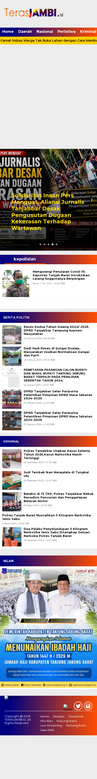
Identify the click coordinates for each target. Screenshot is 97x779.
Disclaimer (76, 716)
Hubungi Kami (67, 721)
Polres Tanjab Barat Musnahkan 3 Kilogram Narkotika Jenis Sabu (46, 517)
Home (8, 31)
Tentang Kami (76, 725)
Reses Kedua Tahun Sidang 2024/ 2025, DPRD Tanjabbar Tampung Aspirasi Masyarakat (56, 330)
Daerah (25, 31)
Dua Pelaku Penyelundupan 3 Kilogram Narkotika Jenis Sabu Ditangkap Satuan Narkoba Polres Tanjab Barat (57, 532)
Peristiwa (67, 31)
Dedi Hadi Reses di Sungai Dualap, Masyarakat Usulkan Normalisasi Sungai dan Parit (56, 352)
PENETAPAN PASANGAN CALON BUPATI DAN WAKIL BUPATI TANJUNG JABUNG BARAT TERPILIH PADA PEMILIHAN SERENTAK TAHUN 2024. (55, 375)
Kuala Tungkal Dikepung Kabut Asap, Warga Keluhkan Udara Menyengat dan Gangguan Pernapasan (47, 215)
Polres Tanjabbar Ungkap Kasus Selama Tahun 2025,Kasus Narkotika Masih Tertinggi (57, 454)
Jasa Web (47, 730)
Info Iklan (46, 721)
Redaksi (59, 716)
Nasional (45, 31)
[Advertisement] (48, 98)
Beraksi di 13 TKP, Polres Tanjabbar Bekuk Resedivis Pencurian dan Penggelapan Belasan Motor (59, 497)
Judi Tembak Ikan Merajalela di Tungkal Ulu (56, 474)
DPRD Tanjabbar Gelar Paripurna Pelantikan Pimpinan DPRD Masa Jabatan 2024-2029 (58, 395)
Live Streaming (51, 725)
